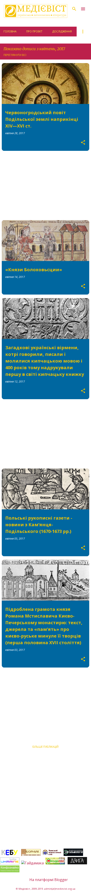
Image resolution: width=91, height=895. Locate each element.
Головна (10, 31)
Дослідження (62, 31)
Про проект (34, 31)
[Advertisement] (45, 185)
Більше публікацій (45, 747)
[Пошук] (74, 9)
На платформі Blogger (48, 879)
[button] (83, 143)
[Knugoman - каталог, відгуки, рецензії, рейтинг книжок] (56, 863)
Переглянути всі (15, 55)
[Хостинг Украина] (9, 863)
